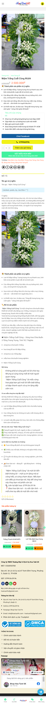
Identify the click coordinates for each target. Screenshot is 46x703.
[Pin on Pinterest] (19, 167)
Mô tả (4, 176)
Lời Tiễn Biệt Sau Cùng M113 (34, 540)
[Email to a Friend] (15, 167)
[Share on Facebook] (7, 167)
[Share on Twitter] (11, 167)
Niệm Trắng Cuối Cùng (10, 308)
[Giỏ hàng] (42, 4)
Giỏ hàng (17, 546)
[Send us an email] (7, 583)
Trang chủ (5, 75)
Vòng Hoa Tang (9, 162)
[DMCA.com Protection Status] (35, 623)
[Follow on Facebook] (3, 583)
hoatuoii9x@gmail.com (9, 591)
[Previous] (1, 532)
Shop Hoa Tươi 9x (16, 609)
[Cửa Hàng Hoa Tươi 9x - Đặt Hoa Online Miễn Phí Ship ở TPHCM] (23, 3)
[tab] (23, 176)
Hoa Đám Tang (23, 160)
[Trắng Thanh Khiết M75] (12, 523)
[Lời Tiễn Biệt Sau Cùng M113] (34, 523)
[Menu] (3, 3)
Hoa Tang (32, 160)
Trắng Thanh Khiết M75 (11, 539)
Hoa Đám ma (12, 160)
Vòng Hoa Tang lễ (21, 162)
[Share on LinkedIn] (23, 167)
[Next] (44, 532)
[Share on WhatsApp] (3, 167)
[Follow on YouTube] (14, 583)
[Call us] (11, 583)
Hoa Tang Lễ (15, 75)
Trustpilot (25, 617)
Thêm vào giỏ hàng (23, 147)
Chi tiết (8, 546)
